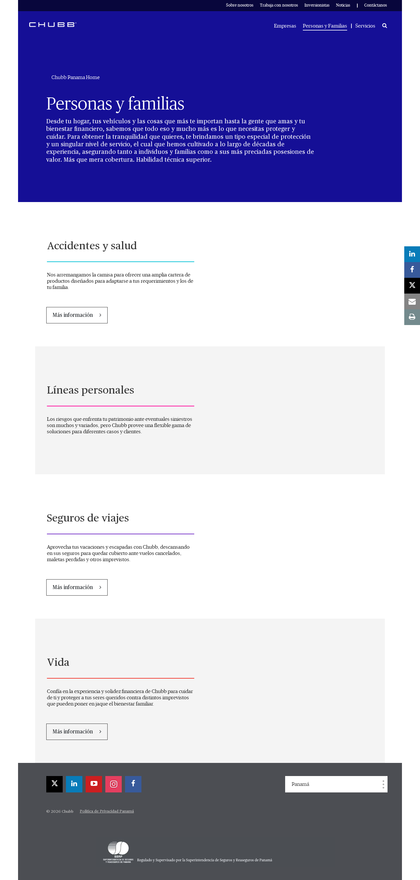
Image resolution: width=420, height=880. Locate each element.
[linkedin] (74, 784)
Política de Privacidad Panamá (107, 811)
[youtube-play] (94, 784)
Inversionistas (316, 5)
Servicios (365, 26)
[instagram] (113, 784)
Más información (73, 315)
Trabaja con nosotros (279, 5)
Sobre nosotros (239, 5)
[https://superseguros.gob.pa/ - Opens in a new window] (215, 852)
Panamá (300, 784)
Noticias (343, 5)
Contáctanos (375, 5)
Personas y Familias (325, 26)
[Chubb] (52, 24)
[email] (412, 301)
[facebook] (133, 784)
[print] (412, 317)
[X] (54, 784)
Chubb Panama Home (76, 77)
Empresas (285, 26)
